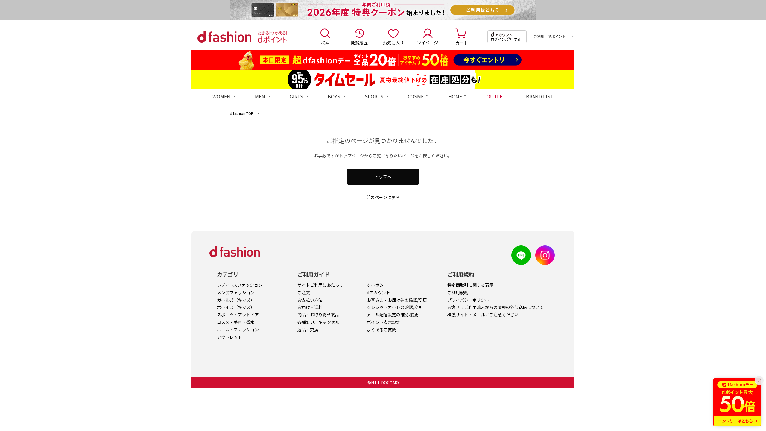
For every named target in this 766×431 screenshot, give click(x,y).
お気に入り (393, 42)
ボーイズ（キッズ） (236, 307)
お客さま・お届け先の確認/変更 (397, 300)
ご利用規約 (457, 292)
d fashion (224, 36)
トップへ (383, 177)
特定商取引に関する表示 (470, 285)
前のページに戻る (383, 197)
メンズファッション (236, 292)
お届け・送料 (310, 307)
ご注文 (303, 292)
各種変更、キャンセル (318, 322)
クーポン (375, 285)
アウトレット (229, 337)
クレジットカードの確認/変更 (395, 307)
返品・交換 (307, 330)
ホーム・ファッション (238, 330)
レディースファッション (239, 285)
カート (461, 42)
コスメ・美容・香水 (236, 322)
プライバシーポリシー (468, 300)
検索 (325, 42)
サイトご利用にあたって (320, 285)
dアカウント (378, 292)
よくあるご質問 (381, 330)
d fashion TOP (241, 113)
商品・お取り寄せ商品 (318, 315)
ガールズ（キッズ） (236, 300)
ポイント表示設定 (383, 322)
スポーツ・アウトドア (238, 315)
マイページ (427, 42)
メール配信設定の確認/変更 (393, 315)
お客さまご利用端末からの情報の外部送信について (495, 307)
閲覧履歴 (359, 42)
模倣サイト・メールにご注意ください (483, 315)
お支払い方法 (310, 300)
